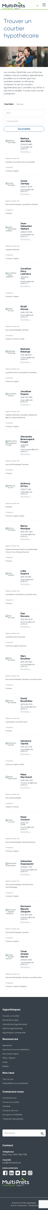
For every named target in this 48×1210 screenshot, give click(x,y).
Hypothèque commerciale (13, 1033)
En (37, 6)
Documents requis (10, 1054)
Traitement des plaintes (12, 1119)
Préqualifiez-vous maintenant (15, 1083)
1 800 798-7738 (19, 1154)
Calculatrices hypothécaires (14, 1024)
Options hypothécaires (12, 1028)
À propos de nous (10, 1110)
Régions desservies (12, 158)
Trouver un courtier (10, 1016)
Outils (4, 1062)
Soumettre (24, 128)
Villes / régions (8, 1058)
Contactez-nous (9, 1098)
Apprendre (7, 1045)
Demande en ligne (10, 1020)
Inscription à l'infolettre (12, 1115)
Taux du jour (7, 1079)
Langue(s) (9, 167)
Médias (5, 1066)
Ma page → (26, 151)
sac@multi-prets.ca (11, 1162)
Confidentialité (33, 1205)
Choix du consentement (19, 1205)
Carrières (6, 1106)
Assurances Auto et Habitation (15, 1049)
